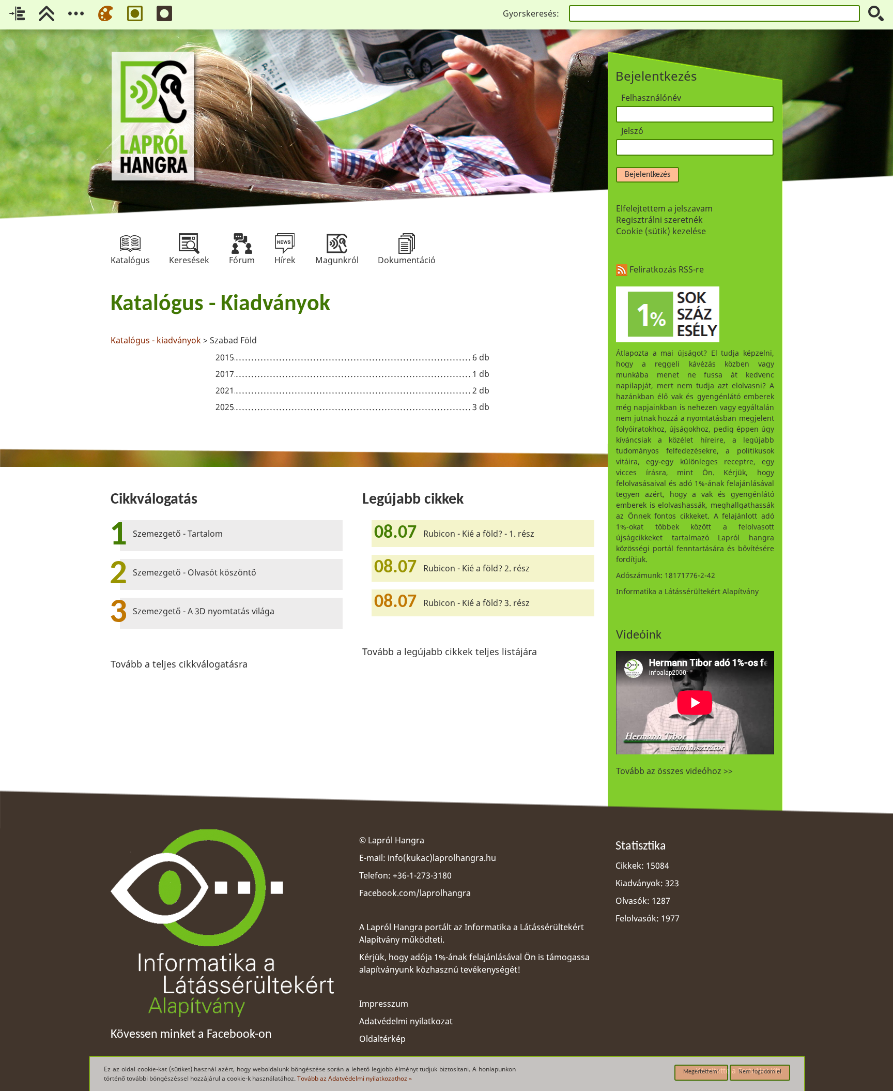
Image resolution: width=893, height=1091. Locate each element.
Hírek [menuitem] (285, 243)
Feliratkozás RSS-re (665, 269)
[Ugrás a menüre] (76, 13)
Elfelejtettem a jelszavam (664, 208)
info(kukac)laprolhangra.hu (442, 857)
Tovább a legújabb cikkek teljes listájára (449, 651)
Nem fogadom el (759, 1072)
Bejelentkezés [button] (647, 175)
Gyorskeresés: (531, 13)
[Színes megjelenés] (105, 13)
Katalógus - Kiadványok (220, 304)
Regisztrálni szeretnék (659, 219)
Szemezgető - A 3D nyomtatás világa (203, 611)
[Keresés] (876, 13)
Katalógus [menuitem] (130, 243)
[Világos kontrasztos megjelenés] (135, 13)
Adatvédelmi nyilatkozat (406, 1021)
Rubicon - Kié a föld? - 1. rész (478, 533)
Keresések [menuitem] (189, 243)
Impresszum (383, 1003)
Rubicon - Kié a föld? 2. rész (476, 568)
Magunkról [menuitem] (337, 243)
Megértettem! (701, 1072)
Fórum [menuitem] (242, 243)
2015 (224, 357)
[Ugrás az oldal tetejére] (46, 13)
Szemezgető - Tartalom (178, 533)
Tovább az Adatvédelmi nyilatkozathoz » (354, 1078)
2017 (224, 374)
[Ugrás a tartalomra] (17, 13)
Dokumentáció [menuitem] (407, 243)
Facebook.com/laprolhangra (415, 893)
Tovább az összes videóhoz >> (674, 771)
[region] (352, 354)
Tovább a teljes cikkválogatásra (179, 664)
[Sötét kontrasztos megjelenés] (164, 13)
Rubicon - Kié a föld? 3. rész (476, 603)
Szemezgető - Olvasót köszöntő (194, 572)
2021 (224, 390)
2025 (224, 407)
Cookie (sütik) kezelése (661, 231)
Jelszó (632, 131)
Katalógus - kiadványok (156, 340)
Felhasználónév (651, 97)
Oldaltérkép (382, 1038)
